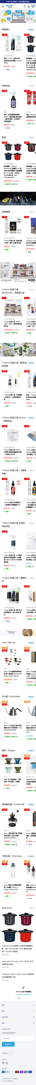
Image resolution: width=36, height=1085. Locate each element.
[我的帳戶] (29, 6)
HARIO (5, 669)
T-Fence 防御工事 (9, 55)
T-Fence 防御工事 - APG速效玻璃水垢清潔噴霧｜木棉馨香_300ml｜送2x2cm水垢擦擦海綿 (13, 558)
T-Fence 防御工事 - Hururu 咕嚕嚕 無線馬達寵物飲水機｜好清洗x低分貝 (13, 452)
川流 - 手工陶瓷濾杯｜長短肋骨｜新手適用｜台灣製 (12, 780)
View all (31, 86)
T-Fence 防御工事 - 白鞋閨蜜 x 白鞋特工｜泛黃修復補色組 (13, 397)
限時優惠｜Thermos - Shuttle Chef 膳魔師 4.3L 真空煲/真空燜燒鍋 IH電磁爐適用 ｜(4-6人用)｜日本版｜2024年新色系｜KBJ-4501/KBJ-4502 (13, 171)
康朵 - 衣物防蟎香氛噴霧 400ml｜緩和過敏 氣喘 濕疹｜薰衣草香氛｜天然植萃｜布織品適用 (13, 118)
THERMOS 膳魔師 (8, 163)
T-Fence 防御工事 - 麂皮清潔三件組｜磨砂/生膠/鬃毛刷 (13, 242)
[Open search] (25, 6)
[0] (32, 6)
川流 (5, 777)
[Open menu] (3, 6)
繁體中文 (5, 1053)
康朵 (5, 112)
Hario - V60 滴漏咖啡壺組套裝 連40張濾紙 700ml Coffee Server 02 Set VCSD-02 (13, 674)
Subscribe (8, 1044)
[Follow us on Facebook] (3, 1063)
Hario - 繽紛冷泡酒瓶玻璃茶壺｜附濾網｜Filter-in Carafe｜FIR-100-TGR (13, 887)
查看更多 (31, 29)
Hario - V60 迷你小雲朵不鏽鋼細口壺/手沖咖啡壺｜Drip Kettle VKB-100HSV (13, 728)
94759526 (22, 994)
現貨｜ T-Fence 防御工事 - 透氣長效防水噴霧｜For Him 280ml (13, 60)
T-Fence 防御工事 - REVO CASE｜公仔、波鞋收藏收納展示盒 (13, 324)
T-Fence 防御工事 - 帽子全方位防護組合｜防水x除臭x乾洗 (13, 612)
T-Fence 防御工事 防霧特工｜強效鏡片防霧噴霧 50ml (12, 504)
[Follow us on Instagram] (7, 1063)
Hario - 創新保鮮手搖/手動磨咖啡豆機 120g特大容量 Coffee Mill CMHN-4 (13, 835)
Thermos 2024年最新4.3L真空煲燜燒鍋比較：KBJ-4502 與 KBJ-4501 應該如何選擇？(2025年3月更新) (17, 949)
